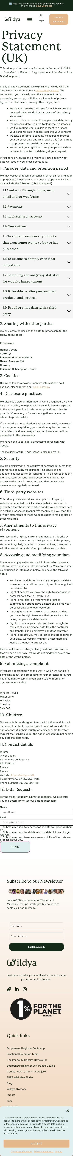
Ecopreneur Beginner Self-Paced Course (31, 1065)
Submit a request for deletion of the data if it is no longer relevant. (35, 833)
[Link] (9, 989)
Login (41, 20)
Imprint (58, 1151)
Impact (11, 1094)
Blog (9, 1083)
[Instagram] (25, 989)
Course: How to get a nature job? (26, 1071)
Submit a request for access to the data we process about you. (36, 828)
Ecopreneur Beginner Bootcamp (26, 1048)
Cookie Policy (41, 386)
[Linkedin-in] (17, 989)
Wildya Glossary (16, 1088)
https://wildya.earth (47, 90)
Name (3, 807)
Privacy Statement (43, 1151)
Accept (36, 1143)
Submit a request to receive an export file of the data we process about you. (35, 838)
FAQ (9, 1100)
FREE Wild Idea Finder (20, 1077)
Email (3, 817)
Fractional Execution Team (22, 1053)
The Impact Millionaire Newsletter (27, 1059)
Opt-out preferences (21, 1151)
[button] (67, 1111)
